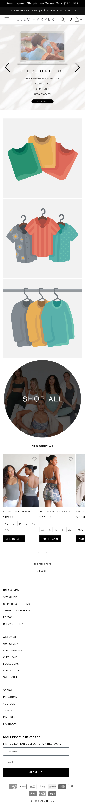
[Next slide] (78, 67)
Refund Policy (13, 624)
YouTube (9, 703)
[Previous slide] (7, 67)
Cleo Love (10, 657)
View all (42, 571)
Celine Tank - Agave (17, 511)
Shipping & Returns (16, 604)
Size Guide (10, 597)
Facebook (10, 723)
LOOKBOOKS (11, 664)
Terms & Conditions (16, 610)
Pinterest (10, 717)
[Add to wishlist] (34, 459)
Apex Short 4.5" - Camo (55, 511)
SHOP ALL (9, 363)
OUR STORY (10, 644)
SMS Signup (10, 677)
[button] (63, 19)
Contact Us (11, 670)
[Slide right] (47, 553)
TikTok (7, 710)
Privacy (8, 617)
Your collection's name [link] (21, 122)
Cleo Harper (47, 801)
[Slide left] (37, 553)
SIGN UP (36, 772)
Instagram (10, 697)
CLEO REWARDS (13, 650)
